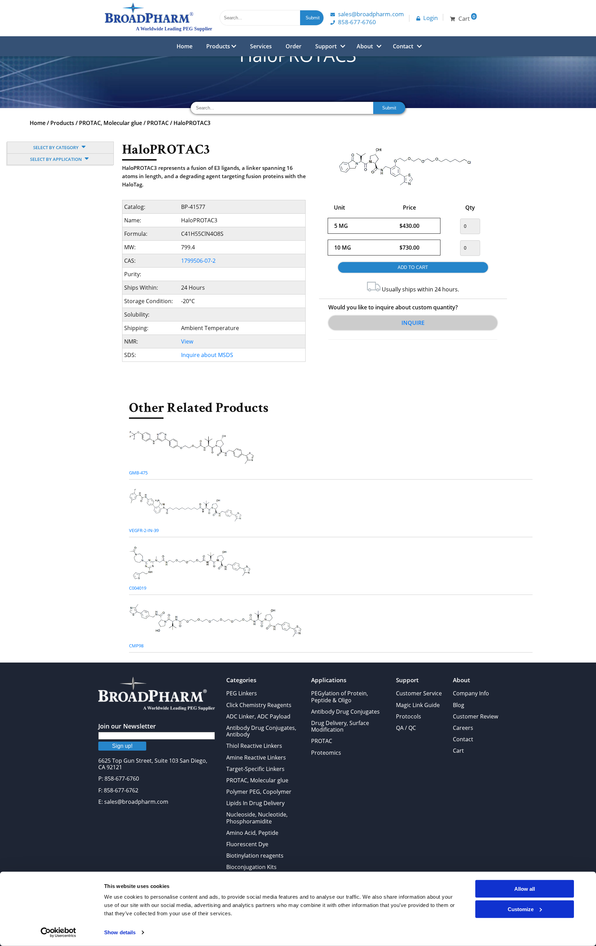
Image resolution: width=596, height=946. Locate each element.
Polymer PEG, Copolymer (258, 791)
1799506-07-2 (198, 260)
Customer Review (475, 716)
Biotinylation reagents (255, 855)
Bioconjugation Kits (251, 867)
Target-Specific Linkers (255, 769)
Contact (403, 46)
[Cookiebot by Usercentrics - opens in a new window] (58, 932)
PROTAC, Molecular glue (110, 123)
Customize (521, 909)
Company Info (471, 693)
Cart (458, 750)
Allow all (524, 889)
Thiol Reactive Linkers (254, 746)
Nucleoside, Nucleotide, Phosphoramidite (257, 818)
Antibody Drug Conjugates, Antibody (261, 731)
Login (430, 18)
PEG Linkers (241, 693)
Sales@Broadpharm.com (371, 14)
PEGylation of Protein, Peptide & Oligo (339, 696)
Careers (463, 728)
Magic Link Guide (418, 705)
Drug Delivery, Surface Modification (340, 726)
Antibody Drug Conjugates (345, 711)
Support (326, 46)
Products (218, 46)
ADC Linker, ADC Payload (258, 716)
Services (261, 46)
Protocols (408, 716)
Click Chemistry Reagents (258, 705)
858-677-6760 (357, 22)
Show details (120, 932)
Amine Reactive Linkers (256, 757)
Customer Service (419, 693)
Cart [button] (466, 17)
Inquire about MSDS (207, 355)
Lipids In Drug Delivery (255, 803)
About (365, 46)
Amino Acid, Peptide (252, 833)
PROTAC (158, 123)
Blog (458, 705)
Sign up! (122, 746)
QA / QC (406, 728)
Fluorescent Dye (247, 844)
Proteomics (326, 752)
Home (184, 46)
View (187, 341)
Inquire (413, 323)
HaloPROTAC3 (191, 123)
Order (293, 46)
